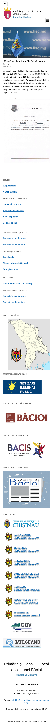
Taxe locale (8, 257)
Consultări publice (12, 204)
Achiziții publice (10, 217)
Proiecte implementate (14, 244)
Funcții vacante (10, 269)
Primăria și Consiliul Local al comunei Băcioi (26, 12)
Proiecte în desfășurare (14, 238)
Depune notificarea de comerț (17, 283)
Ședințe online (10, 223)
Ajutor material (10, 192)
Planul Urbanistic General (15, 263)
